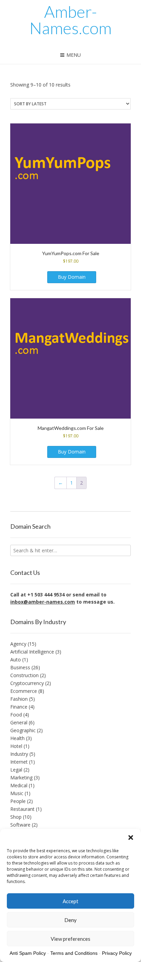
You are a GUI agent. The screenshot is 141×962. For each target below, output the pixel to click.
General (18, 722)
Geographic (23, 730)
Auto (15, 659)
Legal (16, 769)
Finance (18, 706)
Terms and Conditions (74, 953)
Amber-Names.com (70, 19)
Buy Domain (72, 277)
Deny (70, 920)
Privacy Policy (117, 953)
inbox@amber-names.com (42, 601)
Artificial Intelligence (32, 651)
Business (20, 667)
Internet (19, 762)
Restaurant (22, 809)
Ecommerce (23, 691)
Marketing (21, 777)
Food (16, 714)
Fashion (19, 699)
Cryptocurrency (27, 683)
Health (17, 738)
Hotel (16, 746)
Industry (19, 754)
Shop (16, 817)
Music (16, 793)
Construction (24, 675)
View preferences (70, 939)
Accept (70, 901)
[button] (130, 837)
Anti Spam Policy (28, 953)
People (18, 801)
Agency (18, 644)
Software (20, 824)
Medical (18, 785)
